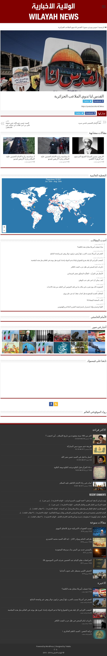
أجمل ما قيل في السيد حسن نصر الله (76, 457)
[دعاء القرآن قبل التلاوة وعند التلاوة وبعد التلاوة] (99, 473)
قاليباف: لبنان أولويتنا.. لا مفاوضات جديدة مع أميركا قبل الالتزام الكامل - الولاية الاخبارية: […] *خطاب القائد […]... (67, 517)
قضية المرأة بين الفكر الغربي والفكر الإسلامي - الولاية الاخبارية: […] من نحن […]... (77, 505)
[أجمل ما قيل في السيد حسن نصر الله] (99, 460)
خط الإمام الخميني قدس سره (90, 122)
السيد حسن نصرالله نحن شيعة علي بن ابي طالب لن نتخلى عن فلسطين (18, 124)
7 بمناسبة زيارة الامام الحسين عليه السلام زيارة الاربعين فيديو (20, 157)
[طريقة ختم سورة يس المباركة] (99, 449)
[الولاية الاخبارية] (53, 6)
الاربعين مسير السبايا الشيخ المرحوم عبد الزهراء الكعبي (89, 157)
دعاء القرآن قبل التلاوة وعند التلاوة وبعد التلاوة (73, 467)
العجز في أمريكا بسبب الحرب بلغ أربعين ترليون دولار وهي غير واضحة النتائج (61, 599)
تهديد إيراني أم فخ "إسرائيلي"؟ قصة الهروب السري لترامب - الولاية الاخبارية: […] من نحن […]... (72, 501)
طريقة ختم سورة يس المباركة (79, 446)
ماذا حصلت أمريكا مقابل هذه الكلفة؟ (77, 589)
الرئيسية (102, 27)
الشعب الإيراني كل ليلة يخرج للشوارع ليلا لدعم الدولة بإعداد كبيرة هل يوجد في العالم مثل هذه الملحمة (50, 610)
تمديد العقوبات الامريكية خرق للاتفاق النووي (74, 528)
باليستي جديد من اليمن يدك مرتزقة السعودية (73, 549)
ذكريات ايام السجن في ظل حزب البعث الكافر (73, 621)
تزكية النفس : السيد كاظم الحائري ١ (77, 631)
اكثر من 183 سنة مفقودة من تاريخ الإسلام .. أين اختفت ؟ (69, 436)
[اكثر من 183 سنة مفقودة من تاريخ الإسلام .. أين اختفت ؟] (99, 439)
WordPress (50, 646)
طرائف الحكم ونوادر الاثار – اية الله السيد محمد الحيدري (69, 539)
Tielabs (68, 646)
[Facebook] (51, 404)
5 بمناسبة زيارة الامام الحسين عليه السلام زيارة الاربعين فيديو (55, 157)
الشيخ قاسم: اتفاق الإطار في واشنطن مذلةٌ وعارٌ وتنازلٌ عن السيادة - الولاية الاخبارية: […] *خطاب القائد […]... (67, 509)
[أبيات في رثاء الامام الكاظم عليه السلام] (99, 486)
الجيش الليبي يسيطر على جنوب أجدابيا (76, 571)
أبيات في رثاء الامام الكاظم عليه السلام (76, 483)
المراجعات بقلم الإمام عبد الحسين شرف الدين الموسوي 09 (67, 560)
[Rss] (56, 404)
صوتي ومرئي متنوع (90, 27)
